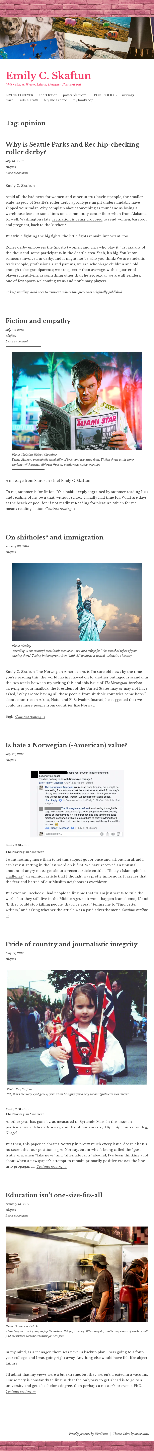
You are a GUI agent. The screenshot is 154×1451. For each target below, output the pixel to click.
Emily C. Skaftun (48, 76)
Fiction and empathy (38, 321)
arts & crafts (29, 100)
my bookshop (83, 100)
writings (128, 95)
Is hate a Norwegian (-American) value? (66, 745)
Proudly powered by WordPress (88, 1434)
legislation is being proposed (77, 219)
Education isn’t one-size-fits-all (54, 1195)
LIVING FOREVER (19, 95)
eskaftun (11, 167)
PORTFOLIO (104, 95)
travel (10, 100)
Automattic (141, 1434)
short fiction (48, 95)
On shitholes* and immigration (55, 537)
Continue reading (60, 509)
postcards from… (75, 95)
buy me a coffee (55, 100)
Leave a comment (17, 173)
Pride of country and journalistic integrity (72, 944)
